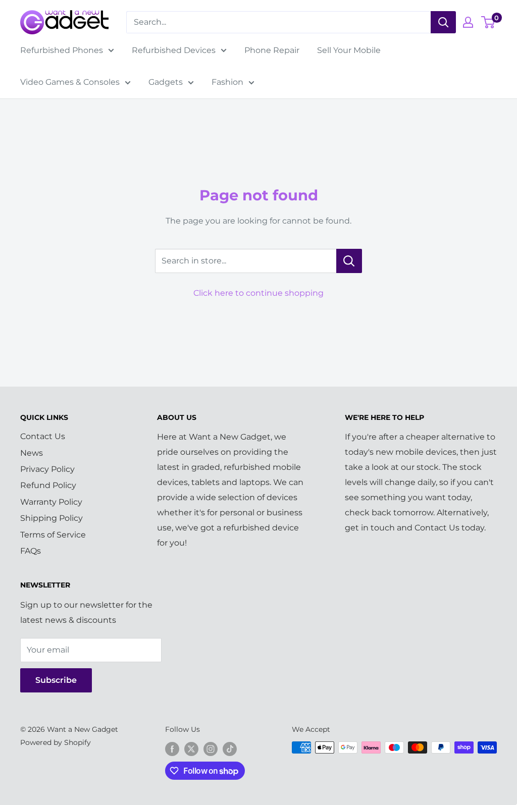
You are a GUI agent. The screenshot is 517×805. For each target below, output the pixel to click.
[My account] (468, 22)
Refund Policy (48, 485)
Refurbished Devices (174, 50)
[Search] (443, 22)
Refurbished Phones (61, 50)
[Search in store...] (349, 261)
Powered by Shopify (55, 742)
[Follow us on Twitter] (191, 748)
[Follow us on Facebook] (172, 748)
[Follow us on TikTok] (230, 748)
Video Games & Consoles (70, 82)
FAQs (30, 551)
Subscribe (56, 680)
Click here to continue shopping (258, 293)
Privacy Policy (47, 469)
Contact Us (42, 436)
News (31, 453)
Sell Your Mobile (349, 50)
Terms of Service (53, 535)
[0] (488, 22)
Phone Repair (271, 50)
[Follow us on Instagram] (210, 748)
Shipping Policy (51, 518)
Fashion (227, 82)
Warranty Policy (51, 502)
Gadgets (165, 82)
